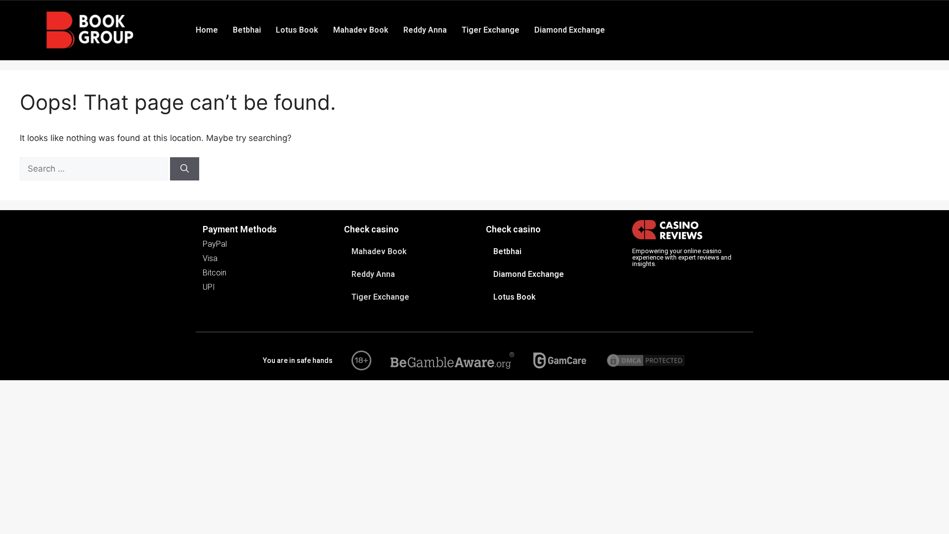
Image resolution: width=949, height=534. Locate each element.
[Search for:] (95, 169)
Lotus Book (297, 30)
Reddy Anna (425, 30)
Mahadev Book (360, 30)
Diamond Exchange (569, 30)
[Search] (184, 169)
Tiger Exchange (490, 30)
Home (207, 30)
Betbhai (247, 30)
